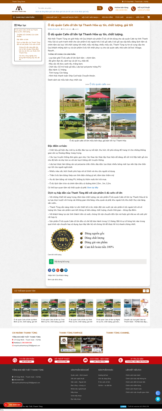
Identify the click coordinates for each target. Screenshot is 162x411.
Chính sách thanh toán (134, 389)
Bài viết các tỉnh (55, 29)
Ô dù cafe (119, 17)
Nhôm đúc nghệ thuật (78, 389)
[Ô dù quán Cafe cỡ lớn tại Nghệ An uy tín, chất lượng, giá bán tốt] (81, 307)
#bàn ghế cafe (50, 12)
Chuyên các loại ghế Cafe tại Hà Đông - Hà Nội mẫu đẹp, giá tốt (136, 321)
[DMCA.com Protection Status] (123, 406)
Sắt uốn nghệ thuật (77, 379)
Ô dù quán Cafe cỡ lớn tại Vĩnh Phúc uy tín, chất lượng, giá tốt (53, 321)
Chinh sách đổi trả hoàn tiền (135, 382)
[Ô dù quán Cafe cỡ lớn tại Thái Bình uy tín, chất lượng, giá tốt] (26, 307)
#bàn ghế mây (84, 12)
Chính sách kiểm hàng (133, 385)
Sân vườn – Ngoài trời (78, 382)
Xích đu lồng (107, 17)
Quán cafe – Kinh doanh (79, 375)
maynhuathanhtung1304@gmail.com (27, 346)
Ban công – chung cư (78, 385)
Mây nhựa (74, 392)
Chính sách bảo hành (133, 375)
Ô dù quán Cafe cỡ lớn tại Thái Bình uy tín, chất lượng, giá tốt (25, 321)
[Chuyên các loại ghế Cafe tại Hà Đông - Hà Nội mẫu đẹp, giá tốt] (136, 307)
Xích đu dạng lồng (104, 379)
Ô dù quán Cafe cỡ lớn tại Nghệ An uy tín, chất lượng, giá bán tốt (80, 321)
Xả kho (129, 17)
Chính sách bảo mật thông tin (136, 379)
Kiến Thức (140, 17)
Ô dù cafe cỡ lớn (104, 382)
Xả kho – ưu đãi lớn (105, 385)
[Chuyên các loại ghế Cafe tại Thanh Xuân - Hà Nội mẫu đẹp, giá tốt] (108, 307)
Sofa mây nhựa (76, 396)
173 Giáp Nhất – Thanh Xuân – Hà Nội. (136, 2)
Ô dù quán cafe (98, 84)
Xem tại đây (92, 187)
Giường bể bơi (103, 375)
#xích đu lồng (40, 12)
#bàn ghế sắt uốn (62, 12)
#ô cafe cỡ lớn (73, 12)
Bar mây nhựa (76, 399)
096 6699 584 (19, 380)
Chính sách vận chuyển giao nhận (137, 392)
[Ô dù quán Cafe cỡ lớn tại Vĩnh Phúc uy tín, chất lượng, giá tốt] (53, 307)
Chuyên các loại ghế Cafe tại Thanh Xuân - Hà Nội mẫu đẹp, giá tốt (107, 321)
